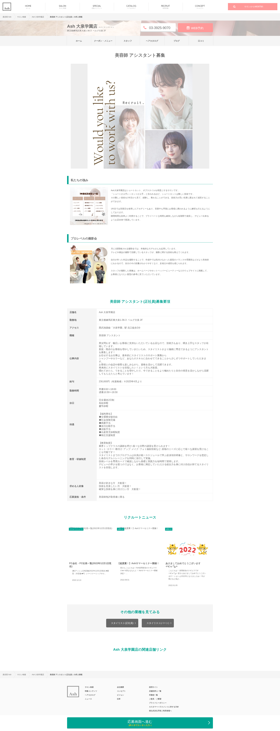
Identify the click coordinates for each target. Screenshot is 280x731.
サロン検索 (89, 687)
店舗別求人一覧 (155, 691)
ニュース (88, 699)
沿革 (118, 699)
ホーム (79, 41)
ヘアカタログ (152, 41)
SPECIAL (97, 7)
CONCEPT (200, 7)
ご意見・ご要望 (155, 699)
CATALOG (131, 7)
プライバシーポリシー (158, 703)
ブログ (177, 41)
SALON (62, 7)
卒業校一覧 (153, 695)
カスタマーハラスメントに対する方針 (164, 707)
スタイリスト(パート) (158, 623)
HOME (28, 7)
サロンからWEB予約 (253, 6)
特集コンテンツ (91, 691)
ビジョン (120, 695)
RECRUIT (165, 7)
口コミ (201, 41)
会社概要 (120, 687)
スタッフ (128, 41)
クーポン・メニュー (103, 41)
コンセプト (121, 691)
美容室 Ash (7, 17)
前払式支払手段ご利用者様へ (160, 711)
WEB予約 (197, 28)
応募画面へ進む (140, 723)
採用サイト (153, 687)
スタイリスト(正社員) (122, 623)
